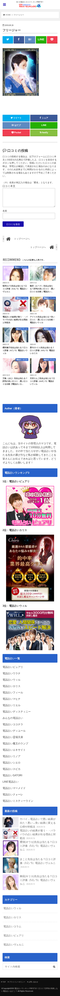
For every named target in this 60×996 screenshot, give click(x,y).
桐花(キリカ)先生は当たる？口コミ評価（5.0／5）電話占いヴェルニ (38, 880)
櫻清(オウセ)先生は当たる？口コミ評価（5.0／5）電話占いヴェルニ (38, 846)
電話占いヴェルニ (13, 944)
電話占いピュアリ (13, 935)
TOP (4, 982)
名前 (5, 211)
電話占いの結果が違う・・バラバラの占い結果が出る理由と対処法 (38, 834)
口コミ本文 (9, 186)
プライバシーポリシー (17, 982)
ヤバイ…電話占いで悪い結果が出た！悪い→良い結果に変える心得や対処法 (38, 823)
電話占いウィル (12, 908)
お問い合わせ (33, 982)
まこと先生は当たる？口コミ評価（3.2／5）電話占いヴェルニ (38, 863)
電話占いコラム (12, 926)
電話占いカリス (12, 917)
